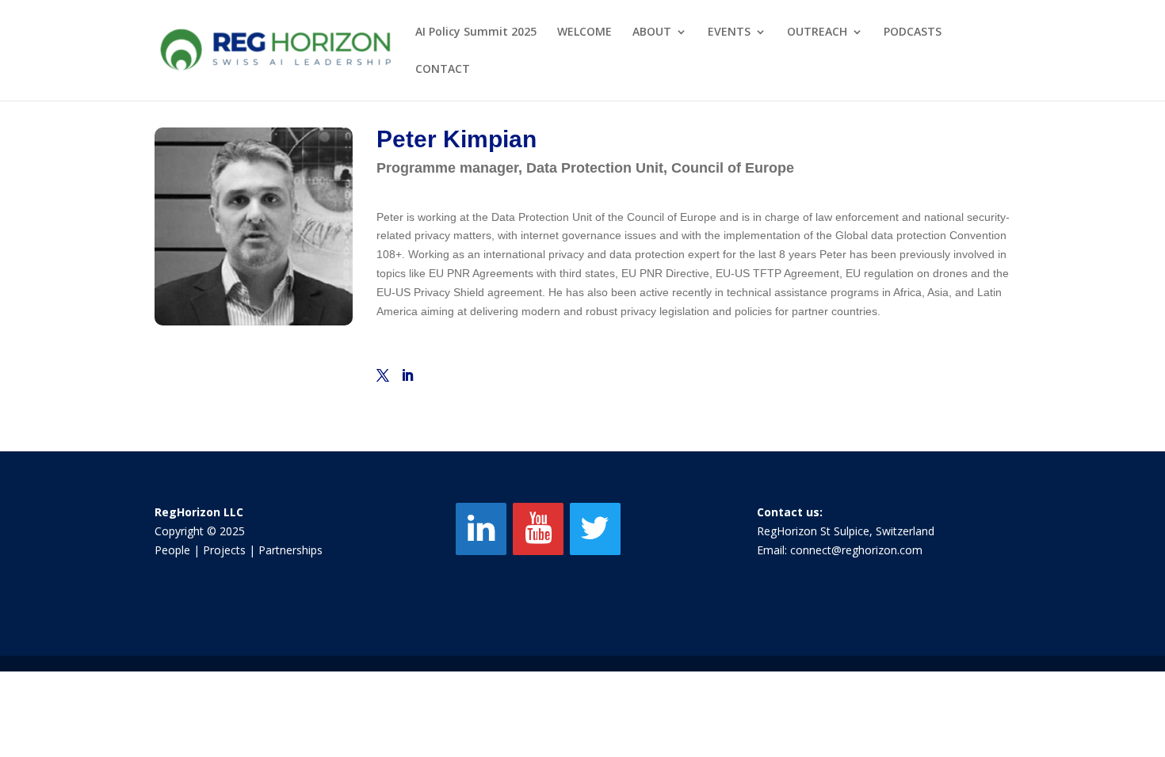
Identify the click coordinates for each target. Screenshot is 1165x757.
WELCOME (584, 32)
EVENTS (729, 32)
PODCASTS (913, 32)
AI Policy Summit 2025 (476, 32)
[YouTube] (538, 529)
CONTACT (442, 69)
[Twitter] (595, 529)
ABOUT (651, 32)
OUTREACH (817, 32)
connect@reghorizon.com (856, 549)
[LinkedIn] (481, 529)
